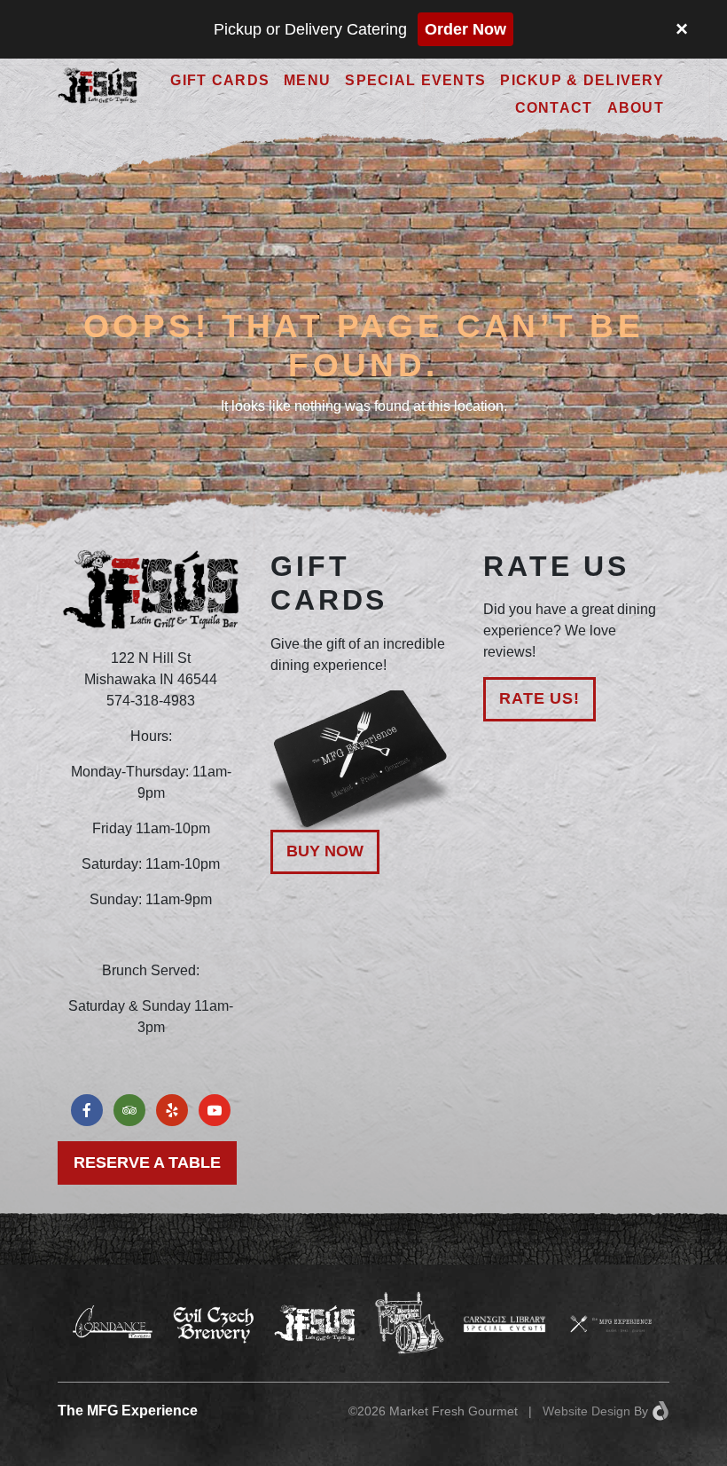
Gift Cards (220, 80)
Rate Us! (539, 698)
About (635, 107)
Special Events (415, 80)
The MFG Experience (128, 1410)
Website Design (586, 1411)
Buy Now (325, 851)
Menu (307, 80)
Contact (554, 107)
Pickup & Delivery (582, 80)
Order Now (465, 29)
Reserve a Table (147, 1162)
